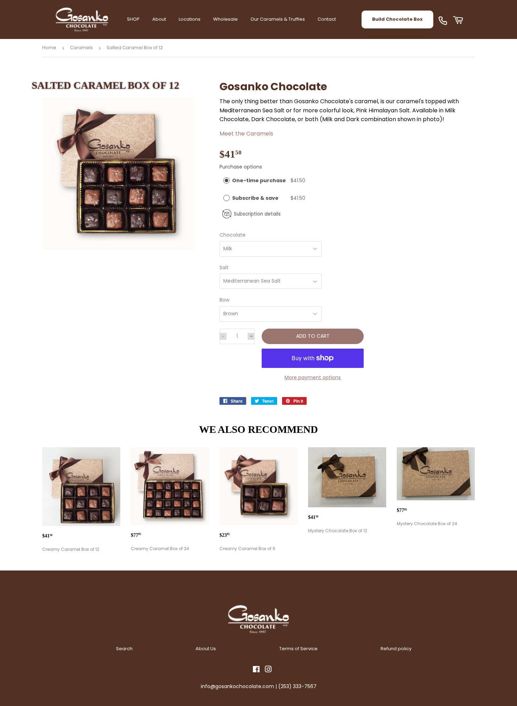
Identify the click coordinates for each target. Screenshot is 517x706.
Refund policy (396, 648)
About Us (206, 648)
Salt (224, 267)
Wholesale (225, 19)
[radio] (226, 180)
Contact (327, 19)
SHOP (133, 19)
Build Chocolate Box (397, 19)
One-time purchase (259, 180)
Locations (189, 19)
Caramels (81, 47)
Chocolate (232, 234)
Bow (224, 299)
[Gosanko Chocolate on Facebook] (256, 670)
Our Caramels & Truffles (277, 19)
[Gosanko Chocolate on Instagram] (268, 670)
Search (124, 648)
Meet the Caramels (246, 134)
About (159, 19)
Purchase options (240, 166)
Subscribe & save (256, 198)
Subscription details (257, 214)
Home (49, 47)
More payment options (313, 377)
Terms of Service (298, 648)
